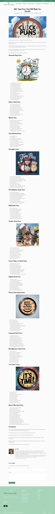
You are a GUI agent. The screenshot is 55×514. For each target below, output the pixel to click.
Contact (50, 512)
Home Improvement (19, 3)
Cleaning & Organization (25, 494)
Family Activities (38, 3)
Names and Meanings (24, 498)
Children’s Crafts (24, 495)
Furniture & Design (24, 501)
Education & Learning (31, 3)
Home (39, 494)
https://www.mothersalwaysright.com (20, 458)
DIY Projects (25, 3)
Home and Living (24, 500)
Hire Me (39, 498)
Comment (10, 472)
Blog (38, 497)
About (39, 495)
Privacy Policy (44, 512)
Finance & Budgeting (45, 3)
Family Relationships (24, 497)
